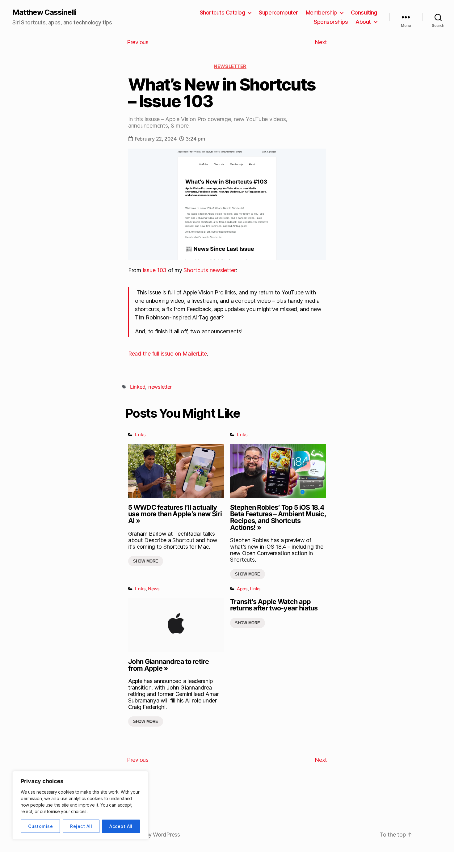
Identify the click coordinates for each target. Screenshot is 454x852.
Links (140, 434)
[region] (80, 805)
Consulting (364, 12)
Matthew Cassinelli (44, 12)
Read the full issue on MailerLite (167, 353)
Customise (40, 826)
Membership (321, 12)
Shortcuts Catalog (222, 12)
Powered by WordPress (150, 834)
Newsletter (230, 66)
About (363, 22)
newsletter (160, 387)
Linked (137, 387)
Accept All (120, 826)
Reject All (81, 826)
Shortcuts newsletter (209, 270)
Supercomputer (278, 12)
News (154, 588)
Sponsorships (331, 22)
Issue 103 (155, 270)
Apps (242, 588)
